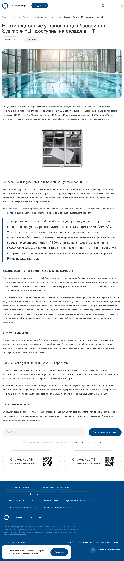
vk (40, 517)
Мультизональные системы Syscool (79, 501)
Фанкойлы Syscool (51, 501)
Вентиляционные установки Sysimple (56, 487)
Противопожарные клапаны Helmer (74, 494)
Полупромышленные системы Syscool (21, 507)
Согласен (59, 552)
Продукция (31, 39)
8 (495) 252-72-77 (74, 542)
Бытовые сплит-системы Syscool (56, 507)
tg (32, 517)
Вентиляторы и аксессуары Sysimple (21, 487)
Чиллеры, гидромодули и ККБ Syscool (22, 501)
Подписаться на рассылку (105, 432)
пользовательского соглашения (87, 442)
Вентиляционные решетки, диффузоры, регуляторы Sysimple (30, 494)
